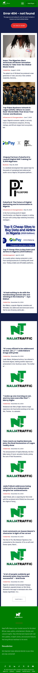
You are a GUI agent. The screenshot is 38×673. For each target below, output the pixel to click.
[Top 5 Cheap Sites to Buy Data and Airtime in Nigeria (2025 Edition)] (19, 235)
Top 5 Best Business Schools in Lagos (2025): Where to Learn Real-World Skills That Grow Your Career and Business (18, 110)
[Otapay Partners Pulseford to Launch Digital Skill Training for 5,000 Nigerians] (19, 143)
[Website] (28, 666)
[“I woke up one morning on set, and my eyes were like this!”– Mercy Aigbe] (19, 381)
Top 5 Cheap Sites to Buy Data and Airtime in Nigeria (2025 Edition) (19, 250)
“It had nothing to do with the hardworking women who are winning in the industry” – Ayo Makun (16, 295)
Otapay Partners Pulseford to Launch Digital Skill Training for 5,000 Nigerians (17, 159)
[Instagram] (10, 666)
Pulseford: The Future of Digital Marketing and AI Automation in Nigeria (17, 204)
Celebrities (6, 70)
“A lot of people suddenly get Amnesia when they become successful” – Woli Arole (16, 576)
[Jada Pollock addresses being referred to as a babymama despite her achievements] (19, 472)
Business (6, 165)
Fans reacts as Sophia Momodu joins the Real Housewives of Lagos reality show (19, 443)
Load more (18, 599)
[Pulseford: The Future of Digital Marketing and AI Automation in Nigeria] (19, 188)
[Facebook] (5, 666)
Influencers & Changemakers (13, 117)
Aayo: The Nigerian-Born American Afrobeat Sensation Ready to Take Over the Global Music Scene (17, 63)
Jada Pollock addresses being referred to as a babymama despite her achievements (17, 488)
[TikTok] (19, 666)
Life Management (9, 255)
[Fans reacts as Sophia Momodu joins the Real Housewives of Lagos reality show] (19, 427)
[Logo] (19, 616)
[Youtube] (33, 666)
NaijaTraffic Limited (15, 670)
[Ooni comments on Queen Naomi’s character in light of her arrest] (19, 517)
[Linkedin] (14, 666)
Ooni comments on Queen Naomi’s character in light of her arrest (19, 532)
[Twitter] (24, 666)
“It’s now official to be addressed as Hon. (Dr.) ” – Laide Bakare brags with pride (18, 350)
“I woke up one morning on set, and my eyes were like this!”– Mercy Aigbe (17, 398)
